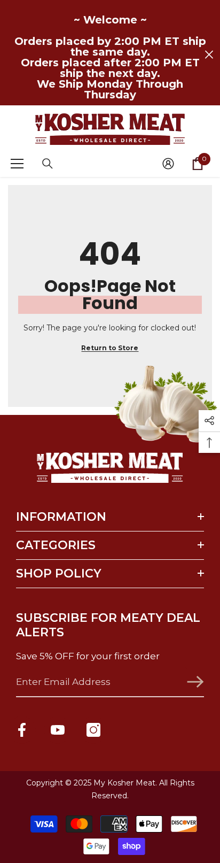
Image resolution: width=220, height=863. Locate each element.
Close (209, 54)
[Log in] (168, 164)
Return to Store (109, 348)
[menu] (17, 163)
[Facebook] (22, 730)
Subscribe (195, 681)
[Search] (47, 163)
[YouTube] (58, 730)
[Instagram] (93, 730)
